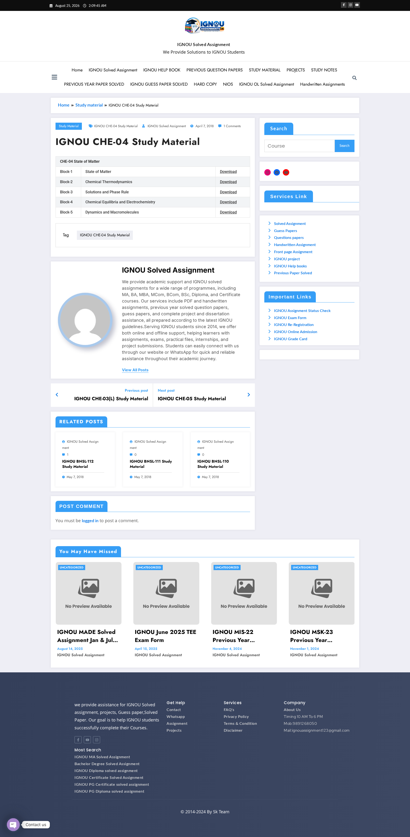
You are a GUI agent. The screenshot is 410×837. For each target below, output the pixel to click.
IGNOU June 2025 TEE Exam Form (87, 636)
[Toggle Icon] (54, 77)
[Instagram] (267, 172)
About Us (292, 710)
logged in (90, 521)
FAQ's (229, 710)
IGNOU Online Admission (295, 332)
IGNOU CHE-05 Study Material (192, 398)
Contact (174, 710)
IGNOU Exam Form (290, 318)
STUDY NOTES (324, 70)
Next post (166, 390)
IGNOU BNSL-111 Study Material (151, 464)
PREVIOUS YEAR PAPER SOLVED (94, 84)
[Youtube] (87, 739)
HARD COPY (205, 84)
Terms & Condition (240, 723)
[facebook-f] (344, 5)
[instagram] (350, 5)
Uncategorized (71, 567)
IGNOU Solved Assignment (203, 45)
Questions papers (289, 238)
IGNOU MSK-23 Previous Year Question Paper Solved (243, 636)
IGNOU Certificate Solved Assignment (109, 778)
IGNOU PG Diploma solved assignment (109, 791)
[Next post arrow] (248, 395)
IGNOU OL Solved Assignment (266, 84)
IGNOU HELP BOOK (161, 70)
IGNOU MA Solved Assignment (102, 757)
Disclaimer (233, 730)
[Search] (354, 78)
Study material (69, 126)
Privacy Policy (236, 717)
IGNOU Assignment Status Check (302, 311)
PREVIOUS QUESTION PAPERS (214, 70)
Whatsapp (176, 717)
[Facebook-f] (78, 739)
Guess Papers (285, 231)
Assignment (177, 723)
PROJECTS (296, 70)
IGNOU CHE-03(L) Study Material (111, 398)
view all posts (135, 370)
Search (278, 128)
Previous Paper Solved (293, 273)
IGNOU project (287, 259)
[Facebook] (277, 172)
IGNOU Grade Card (290, 339)
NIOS (228, 84)
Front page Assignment (293, 252)
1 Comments (232, 126)
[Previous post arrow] (57, 395)
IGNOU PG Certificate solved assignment (112, 784)
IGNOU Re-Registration (294, 325)
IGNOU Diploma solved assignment (106, 771)
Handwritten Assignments (322, 84)
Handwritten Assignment (295, 245)
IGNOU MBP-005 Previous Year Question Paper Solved (321, 636)
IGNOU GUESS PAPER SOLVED (159, 84)
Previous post (136, 390)
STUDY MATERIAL (264, 70)
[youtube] (357, 5)
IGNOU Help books (290, 266)
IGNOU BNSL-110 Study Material (213, 464)
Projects (174, 730)
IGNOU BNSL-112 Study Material (78, 464)
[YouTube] (286, 172)
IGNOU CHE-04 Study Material (116, 126)
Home (77, 70)
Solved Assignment (290, 224)
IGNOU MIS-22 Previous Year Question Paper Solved (165, 636)
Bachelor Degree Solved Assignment (107, 764)
